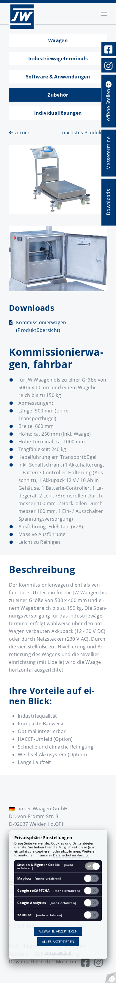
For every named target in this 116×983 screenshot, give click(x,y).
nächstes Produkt (83, 132)
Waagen (58, 40)
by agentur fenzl (58, 952)
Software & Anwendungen (58, 76)
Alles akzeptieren (58, 941)
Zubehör (58, 95)
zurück (21, 132)
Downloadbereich (29, 961)
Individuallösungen (58, 113)
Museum (66, 961)
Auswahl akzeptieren (58, 931)
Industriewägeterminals (58, 58)
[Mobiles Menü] (104, 13)
